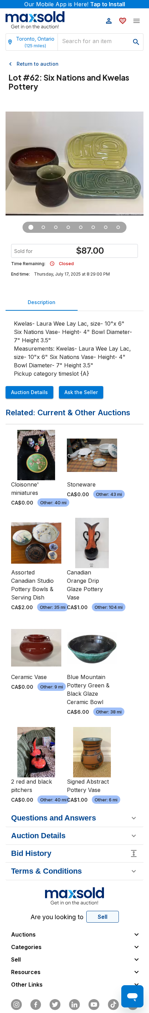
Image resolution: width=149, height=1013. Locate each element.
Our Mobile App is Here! (74, 4)
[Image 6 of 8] (93, 227)
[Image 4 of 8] (68, 227)
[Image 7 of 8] (106, 227)
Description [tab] (41, 302)
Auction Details (29, 392)
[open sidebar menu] (136, 21)
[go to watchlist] (123, 21)
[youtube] (94, 1004)
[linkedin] (74, 1004)
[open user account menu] (109, 21)
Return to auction (38, 64)
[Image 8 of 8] (118, 227)
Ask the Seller (81, 392)
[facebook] (35, 1004)
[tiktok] (113, 1004)
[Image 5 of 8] (81, 227)
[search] (136, 42)
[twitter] (55, 1004)
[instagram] (16, 1004)
